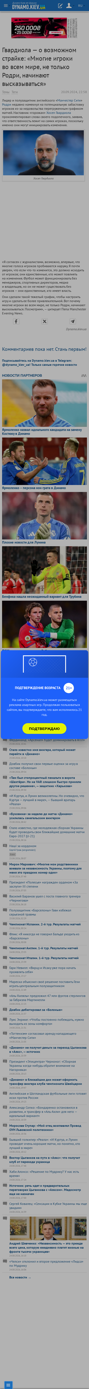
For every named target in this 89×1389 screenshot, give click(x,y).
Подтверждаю (44, 728)
